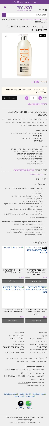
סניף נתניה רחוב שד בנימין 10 (32, 373)
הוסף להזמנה (9, 98)
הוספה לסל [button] (36, 281)
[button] (6, 37)
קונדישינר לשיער (27, 19)
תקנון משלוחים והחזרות (38, 338)
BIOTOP (30, 170)
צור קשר (44, 336)
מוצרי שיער (36, 19)
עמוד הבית (44, 19)
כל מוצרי (37, 104)
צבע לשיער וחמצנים (16, 336)
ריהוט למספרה (18, 341)
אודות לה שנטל (41, 341)
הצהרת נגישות (42, 347)
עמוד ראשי (43, 333)
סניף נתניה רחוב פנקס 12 (34, 367)
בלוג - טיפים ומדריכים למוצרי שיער (13, 348)
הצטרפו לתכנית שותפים (38, 350)
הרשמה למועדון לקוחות (38, 353)
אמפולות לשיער (18, 344)
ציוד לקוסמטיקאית (17, 338)
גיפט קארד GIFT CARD (14, 353)
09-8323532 (34, 379)
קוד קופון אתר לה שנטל (38, 344)
